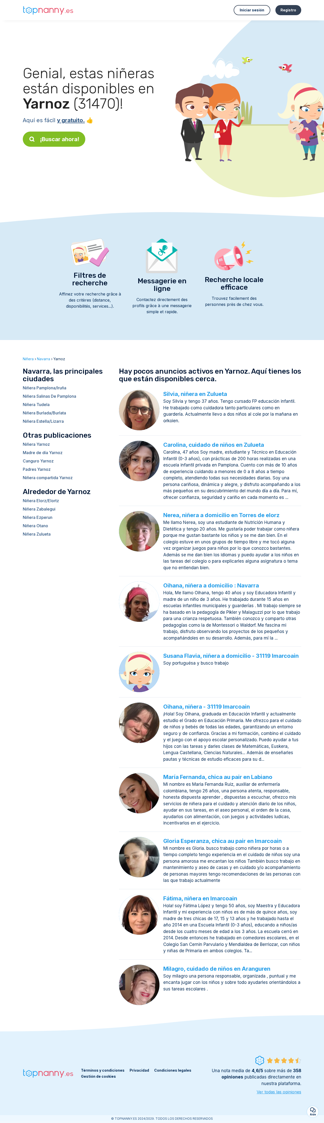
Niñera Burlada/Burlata (44, 412)
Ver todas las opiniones (279, 1091)
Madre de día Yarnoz (43, 452)
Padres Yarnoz (37, 469)
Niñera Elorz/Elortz (41, 500)
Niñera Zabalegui (39, 509)
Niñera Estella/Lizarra (43, 421)
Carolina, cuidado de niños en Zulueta (213, 444)
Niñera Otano (35, 525)
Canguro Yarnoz (38, 460)
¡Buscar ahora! (59, 139)
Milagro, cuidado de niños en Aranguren (216, 968)
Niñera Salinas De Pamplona (49, 396)
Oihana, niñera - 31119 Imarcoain (206, 706)
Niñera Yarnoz (36, 444)
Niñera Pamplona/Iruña (44, 387)
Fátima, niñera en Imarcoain (200, 898)
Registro (288, 10)
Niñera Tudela (36, 404)
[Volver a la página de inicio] (48, 10)
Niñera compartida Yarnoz (48, 477)
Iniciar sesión (252, 10)
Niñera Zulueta (37, 534)
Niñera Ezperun (37, 517)
